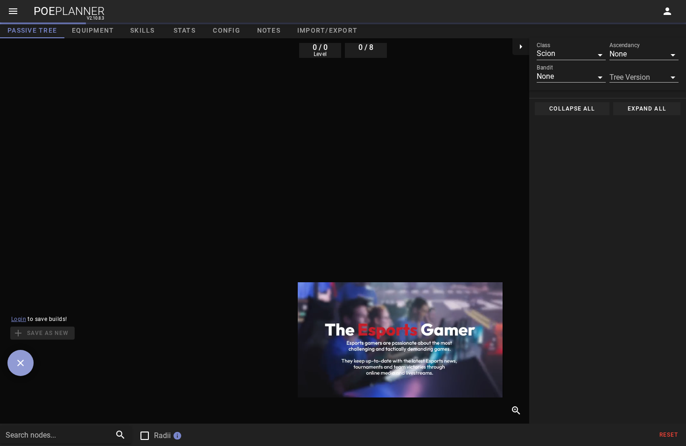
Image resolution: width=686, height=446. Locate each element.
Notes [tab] (268, 30)
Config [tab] (226, 30)
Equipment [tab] (93, 30)
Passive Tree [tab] (32, 30)
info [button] (177, 435)
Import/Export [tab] (327, 30)
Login (18, 319)
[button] (571, 54)
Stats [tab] (185, 30)
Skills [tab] (142, 30)
